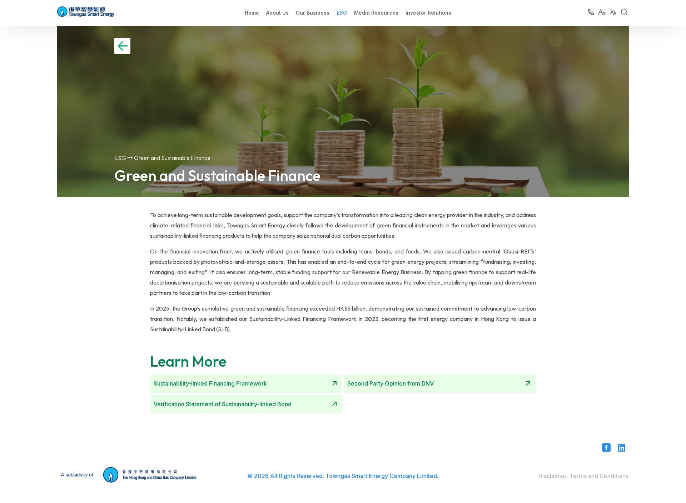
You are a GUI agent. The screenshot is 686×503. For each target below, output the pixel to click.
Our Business (312, 13)
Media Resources (376, 13)
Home (252, 13)
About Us (277, 13)
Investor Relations (428, 13)
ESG (342, 13)
